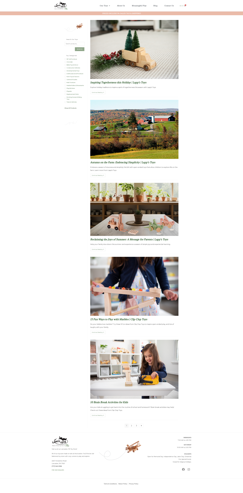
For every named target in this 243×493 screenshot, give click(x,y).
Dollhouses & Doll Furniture (75, 73)
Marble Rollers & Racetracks (75, 85)
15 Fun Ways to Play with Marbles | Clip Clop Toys (118, 319)
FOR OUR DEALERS (58, 470)
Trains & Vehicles (72, 102)
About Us (121, 6)
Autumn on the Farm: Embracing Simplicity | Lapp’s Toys (122, 162)
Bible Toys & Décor (72, 65)
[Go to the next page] (141, 426)
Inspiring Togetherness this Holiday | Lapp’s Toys (118, 82)
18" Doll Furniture (72, 59)
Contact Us (169, 6)
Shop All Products (71, 108)
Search (79, 49)
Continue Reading (99, 92)
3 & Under (70, 62)
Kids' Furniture (71, 82)
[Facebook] (183, 469)
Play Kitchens (71, 88)
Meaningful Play (139, 6)
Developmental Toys (73, 71)
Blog (155, 6)
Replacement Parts (73, 94)
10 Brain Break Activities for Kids (109, 402)
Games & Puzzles (72, 79)
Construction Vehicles (73, 68)
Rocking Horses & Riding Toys (74, 98)
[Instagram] (188, 469)
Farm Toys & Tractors (73, 76)
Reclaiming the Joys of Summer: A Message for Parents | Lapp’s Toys (129, 239)
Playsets (69, 91)
